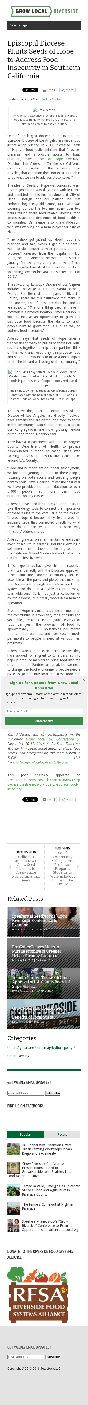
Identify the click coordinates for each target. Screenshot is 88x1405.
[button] (44, 685)
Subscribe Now (44, 720)
